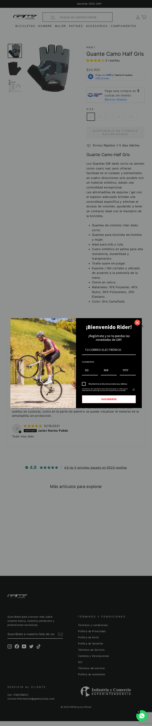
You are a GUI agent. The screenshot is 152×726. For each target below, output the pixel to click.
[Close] (137, 322)
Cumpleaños (88, 361)
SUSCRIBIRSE (109, 399)
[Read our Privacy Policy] (133, 389)
